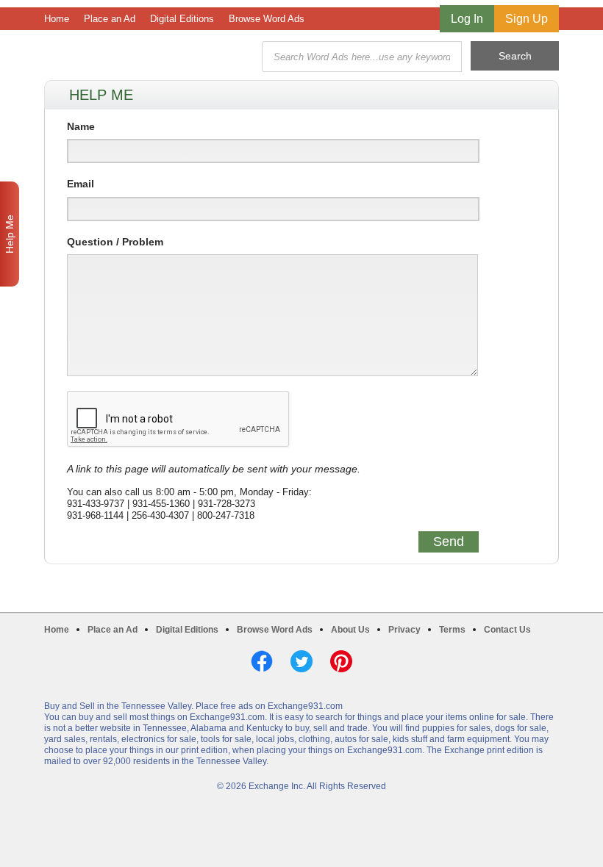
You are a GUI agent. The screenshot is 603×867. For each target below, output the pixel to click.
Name (81, 126)
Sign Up (526, 18)
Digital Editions (182, 18)
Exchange (148, 57)
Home (56, 18)
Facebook (262, 661)
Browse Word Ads (266, 18)
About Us (350, 630)
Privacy (404, 630)
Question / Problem (115, 242)
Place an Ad (109, 18)
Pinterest (341, 661)
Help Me (9, 234)
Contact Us (507, 630)
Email (80, 184)
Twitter (301, 661)
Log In (467, 18)
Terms (452, 630)
